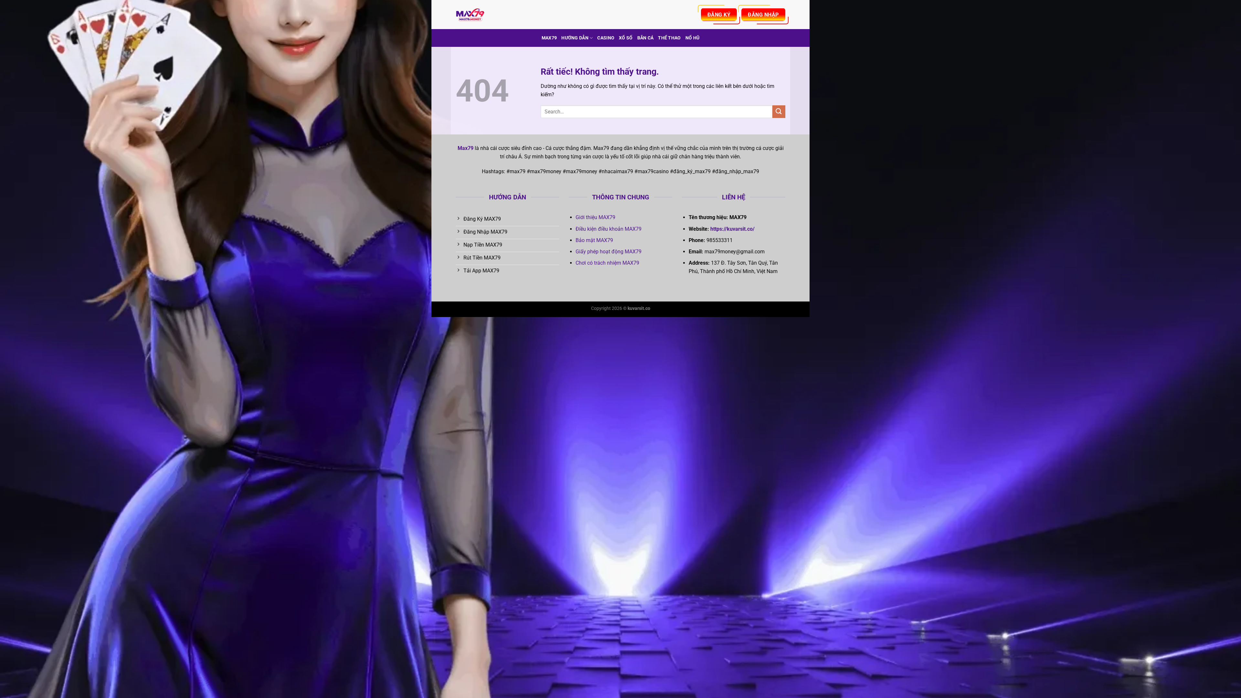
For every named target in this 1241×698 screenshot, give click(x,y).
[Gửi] (778, 111)
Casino (605, 38)
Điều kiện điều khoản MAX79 (609, 229)
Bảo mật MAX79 (594, 240)
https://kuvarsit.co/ (732, 229)
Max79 (549, 38)
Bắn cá (645, 38)
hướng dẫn (575, 38)
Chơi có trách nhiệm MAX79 (607, 263)
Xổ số (625, 38)
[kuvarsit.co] (488, 14)
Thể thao (669, 38)
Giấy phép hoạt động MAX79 (609, 252)
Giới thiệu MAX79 (595, 217)
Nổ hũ (692, 38)
